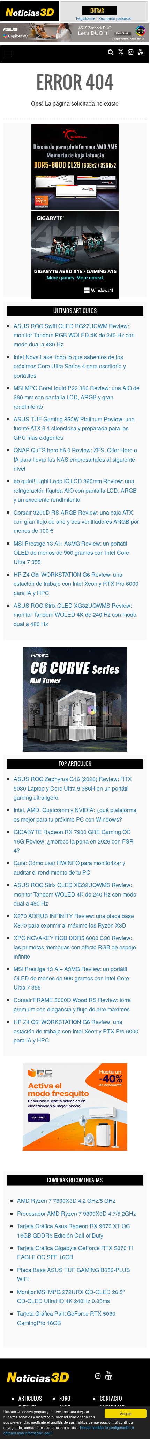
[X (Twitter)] (120, 52)
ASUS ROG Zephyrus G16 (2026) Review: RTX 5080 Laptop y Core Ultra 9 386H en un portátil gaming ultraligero (73, 788)
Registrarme (85, 18)
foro (64, 1398)
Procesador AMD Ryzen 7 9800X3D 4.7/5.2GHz (76, 1213)
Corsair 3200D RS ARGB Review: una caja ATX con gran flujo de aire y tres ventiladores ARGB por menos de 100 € (76, 521)
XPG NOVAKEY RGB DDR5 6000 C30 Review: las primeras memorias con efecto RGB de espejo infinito (75, 947)
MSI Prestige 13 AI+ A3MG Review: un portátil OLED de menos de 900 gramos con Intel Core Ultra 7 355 (71, 552)
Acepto (126, 1413)
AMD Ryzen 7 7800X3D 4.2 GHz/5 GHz (66, 1200)
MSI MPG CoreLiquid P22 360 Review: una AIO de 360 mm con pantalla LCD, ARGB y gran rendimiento (77, 397)
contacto (111, 1398)
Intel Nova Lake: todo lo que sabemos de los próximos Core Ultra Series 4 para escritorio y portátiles (70, 366)
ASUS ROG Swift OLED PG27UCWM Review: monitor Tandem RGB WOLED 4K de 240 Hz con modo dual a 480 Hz (74, 335)
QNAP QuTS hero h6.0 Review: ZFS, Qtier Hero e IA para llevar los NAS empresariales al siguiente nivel (75, 459)
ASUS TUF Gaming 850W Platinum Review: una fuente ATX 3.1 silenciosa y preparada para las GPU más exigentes (74, 428)
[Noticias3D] (29, 12)
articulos (30, 1398)
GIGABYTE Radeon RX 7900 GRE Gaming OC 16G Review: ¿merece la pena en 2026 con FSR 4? (74, 841)
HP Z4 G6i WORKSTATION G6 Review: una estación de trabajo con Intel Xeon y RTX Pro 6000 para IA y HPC (76, 583)
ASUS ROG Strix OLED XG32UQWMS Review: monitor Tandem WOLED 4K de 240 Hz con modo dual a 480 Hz (75, 614)
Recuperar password (115, 18)
